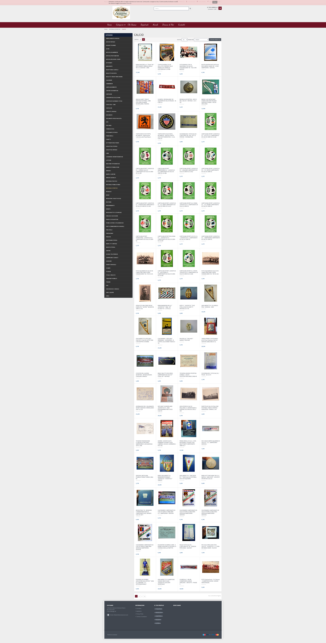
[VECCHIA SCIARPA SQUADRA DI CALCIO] (210, 428)
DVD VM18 (108, 125)
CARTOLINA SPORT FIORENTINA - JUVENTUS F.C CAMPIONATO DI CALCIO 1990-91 (144, 238)
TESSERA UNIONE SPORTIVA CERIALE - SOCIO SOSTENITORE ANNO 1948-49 (188, 374)
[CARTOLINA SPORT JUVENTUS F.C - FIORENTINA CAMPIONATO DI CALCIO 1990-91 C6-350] (145, 190)
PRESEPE (108, 237)
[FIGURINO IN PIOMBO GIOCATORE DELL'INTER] (145, 567)
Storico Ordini (159, 612)
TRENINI (108, 282)
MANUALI (108, 170)
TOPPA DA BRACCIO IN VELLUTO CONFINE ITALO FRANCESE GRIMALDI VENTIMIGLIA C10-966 (165, 67)
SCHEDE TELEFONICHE (112, 254)
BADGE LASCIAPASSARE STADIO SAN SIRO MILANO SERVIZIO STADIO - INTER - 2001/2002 (209, 101)
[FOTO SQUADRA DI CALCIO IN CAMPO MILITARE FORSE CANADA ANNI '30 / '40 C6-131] (145, 258)
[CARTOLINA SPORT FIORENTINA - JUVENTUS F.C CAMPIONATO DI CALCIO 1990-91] (145, 223)
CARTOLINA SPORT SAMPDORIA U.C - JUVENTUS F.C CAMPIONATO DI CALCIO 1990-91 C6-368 (166, 171)
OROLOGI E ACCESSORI (112, 216)
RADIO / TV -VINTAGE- (111, 243)
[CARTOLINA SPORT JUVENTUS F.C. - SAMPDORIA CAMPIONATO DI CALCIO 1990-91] (210, 223)
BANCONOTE (109, 66)
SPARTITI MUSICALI (111, 264)
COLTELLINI (109, 108)
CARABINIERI (109, 83)
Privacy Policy (139, 614)
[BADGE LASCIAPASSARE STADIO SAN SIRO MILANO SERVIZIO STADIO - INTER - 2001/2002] (210, 87)
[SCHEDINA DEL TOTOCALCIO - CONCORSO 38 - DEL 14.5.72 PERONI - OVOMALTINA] (188, 121)
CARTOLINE (109, 94)
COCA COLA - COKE (111, 104)
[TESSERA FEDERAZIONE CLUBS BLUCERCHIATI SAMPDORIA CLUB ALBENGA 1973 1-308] (145, 428)
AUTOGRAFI (109, 63)
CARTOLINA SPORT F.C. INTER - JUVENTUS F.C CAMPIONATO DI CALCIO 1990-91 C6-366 (189, 272)
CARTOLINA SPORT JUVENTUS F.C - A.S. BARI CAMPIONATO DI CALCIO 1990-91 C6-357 (167, 204)
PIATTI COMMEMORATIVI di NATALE (115, 226)
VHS (107, 285)
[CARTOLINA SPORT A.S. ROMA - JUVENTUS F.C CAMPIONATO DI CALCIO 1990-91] (188, 190)
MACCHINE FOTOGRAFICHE (113, 163)
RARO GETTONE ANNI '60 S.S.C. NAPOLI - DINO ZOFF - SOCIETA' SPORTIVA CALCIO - (210, 477)
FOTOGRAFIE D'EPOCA (111, 132)
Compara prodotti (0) (215, 39)
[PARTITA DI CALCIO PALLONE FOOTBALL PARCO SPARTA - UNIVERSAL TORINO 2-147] (210, 394)
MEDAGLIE (108, 191)
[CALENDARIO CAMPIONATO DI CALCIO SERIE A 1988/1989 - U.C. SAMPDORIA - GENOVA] (166, 497)
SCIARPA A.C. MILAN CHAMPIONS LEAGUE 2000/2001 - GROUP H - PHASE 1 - (188, 582)
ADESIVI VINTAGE (110, 42)
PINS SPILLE (109, 230)
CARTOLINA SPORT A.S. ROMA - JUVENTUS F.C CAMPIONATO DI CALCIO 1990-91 (189, 204)
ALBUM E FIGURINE (111, 45)
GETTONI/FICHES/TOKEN (112, 143)
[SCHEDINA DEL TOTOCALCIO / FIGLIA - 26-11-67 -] (210, 361)
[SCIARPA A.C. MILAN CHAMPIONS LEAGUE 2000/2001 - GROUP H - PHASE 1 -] (188, 567)
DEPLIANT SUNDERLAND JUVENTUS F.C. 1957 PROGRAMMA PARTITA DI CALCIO (165, 409)
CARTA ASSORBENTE (111, 87)
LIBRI (107, 153)
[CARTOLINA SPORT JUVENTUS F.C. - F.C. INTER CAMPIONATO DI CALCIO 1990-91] (210, 156)
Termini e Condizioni (141, 616)
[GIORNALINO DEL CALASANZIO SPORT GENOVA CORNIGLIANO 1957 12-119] (145, 394)
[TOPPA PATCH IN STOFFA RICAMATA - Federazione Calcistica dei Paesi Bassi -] (145, 121)
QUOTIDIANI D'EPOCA (111, 240)
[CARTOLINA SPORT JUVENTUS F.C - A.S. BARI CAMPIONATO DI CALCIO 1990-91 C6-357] (166, 190)
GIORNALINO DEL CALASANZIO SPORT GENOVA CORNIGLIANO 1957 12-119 (145, 408)
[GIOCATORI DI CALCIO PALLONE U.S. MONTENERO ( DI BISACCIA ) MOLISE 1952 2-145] (188, 394)
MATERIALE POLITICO (111, 181)
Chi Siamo (138, 608)
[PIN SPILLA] (188, 326)
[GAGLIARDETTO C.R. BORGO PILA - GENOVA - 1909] (210, 293)
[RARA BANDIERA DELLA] (166, 293)
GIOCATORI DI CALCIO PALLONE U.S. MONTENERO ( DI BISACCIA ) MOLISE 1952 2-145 (188, 409)
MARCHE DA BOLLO (111, 177)
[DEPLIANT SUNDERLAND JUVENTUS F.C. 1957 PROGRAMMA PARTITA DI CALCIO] (166, 394)
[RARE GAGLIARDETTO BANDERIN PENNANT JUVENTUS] (166, 463)
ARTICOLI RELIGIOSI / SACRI (113, 59)
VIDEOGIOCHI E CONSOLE (112, 289)
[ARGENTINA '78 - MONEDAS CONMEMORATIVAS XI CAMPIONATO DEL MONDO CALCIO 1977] (145, 497)
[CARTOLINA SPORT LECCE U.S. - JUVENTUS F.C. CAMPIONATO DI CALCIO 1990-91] (188, 223)
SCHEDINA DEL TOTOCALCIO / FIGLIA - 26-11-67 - (210, 374)
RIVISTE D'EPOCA (110, 247)
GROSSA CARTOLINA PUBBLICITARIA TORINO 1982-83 (144, 477)
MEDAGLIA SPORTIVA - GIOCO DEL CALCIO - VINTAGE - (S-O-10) (188, 100)
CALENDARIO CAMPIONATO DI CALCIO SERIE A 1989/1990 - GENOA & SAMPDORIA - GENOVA (144, 547)
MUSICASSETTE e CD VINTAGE (114, 212)
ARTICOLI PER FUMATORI (112, 56)
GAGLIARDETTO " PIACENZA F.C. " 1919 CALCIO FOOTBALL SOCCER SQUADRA (188, 477)
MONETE (108, 209)
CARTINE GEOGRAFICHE (112, 90)
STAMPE (108, 268)
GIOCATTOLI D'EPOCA (111, 146)
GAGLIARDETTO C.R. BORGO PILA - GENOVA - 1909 (209, 306)
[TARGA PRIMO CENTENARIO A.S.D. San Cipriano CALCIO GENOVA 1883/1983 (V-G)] (210, 326)
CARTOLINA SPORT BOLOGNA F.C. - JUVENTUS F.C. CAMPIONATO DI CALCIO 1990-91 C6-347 (166, 238)
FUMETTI (108, 139)
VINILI (107, 296)
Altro (107, 49)
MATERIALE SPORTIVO (111, 188)
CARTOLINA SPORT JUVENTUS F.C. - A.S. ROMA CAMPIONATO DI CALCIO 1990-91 (210, 204)
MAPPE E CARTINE (110, 174)
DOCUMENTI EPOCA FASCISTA (113, 118)
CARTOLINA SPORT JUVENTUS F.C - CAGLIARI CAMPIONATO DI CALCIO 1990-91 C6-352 (189, 170)
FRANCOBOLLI (109, 136)
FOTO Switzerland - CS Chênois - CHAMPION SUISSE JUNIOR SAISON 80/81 (210, 581)
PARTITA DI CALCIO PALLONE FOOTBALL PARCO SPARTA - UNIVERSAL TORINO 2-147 (210, 408)
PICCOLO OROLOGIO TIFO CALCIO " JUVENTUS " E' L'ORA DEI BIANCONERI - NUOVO (210, 546)
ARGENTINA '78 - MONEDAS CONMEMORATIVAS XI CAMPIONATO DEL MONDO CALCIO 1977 (144, 512)
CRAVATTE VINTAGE (111, 111)
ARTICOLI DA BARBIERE (112, 52)
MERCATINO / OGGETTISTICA (113, 198)
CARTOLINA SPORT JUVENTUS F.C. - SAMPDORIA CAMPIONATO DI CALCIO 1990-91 (210, 237)
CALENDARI (109, 80)
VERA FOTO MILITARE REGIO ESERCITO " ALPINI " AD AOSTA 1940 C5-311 (145, 307)
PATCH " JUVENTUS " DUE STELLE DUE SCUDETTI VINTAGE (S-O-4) (187, 307)
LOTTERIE (108, 160)
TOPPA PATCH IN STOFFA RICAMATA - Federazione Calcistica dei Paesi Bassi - (143, 135)
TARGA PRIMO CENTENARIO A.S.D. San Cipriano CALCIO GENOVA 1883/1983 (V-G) (209, 340)
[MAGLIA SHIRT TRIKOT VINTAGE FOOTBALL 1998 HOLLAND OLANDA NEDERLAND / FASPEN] (145, 87)
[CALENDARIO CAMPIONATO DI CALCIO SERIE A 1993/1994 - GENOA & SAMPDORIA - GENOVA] (188, 497)
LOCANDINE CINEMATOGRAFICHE (114, 157)
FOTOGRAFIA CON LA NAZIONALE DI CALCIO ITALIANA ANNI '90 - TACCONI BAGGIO (188, 67)
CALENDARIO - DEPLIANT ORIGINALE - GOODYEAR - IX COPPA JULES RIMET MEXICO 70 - (166, 341)
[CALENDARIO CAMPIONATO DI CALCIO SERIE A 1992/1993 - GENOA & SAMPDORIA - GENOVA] (210, 497)
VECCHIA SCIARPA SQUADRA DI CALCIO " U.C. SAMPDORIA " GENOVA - (210, 442)
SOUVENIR (108, 261)
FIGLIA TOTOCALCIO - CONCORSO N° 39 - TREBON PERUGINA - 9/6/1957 (188, 546)
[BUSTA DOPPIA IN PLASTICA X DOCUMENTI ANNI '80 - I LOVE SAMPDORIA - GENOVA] (210, 52)
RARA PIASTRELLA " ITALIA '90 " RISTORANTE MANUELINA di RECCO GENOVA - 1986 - (145, 66)
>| (144, 596)
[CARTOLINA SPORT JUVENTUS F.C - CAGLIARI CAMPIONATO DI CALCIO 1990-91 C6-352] (188, 156)
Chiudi (214, 2)
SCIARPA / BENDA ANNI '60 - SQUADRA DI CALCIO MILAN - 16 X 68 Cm (167, 100)
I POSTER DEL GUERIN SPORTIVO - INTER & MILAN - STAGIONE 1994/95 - (144, 374)
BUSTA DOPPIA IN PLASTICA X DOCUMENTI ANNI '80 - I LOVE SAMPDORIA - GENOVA (210, 66)
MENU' (108, 195)
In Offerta (158, 623)
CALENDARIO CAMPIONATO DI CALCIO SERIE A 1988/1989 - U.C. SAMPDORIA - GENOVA (166, 511)
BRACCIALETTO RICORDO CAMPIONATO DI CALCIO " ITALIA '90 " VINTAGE (165, 374)
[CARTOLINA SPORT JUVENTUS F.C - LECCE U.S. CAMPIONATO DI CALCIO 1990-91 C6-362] (210, 121)
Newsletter (158, 619)
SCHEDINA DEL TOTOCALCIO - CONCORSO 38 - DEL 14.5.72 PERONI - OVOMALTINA (188, 135)
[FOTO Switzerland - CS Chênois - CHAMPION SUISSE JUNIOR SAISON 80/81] (210, 567)
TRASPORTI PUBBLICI (111, 278)
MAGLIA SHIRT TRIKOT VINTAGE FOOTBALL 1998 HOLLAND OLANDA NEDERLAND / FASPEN (143, 101)
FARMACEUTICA (110, 129)
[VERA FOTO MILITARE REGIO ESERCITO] (145, 293)
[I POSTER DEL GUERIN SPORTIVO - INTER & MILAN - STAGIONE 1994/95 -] (145, 361)
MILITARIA (108, 202)
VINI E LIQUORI (110, 292)
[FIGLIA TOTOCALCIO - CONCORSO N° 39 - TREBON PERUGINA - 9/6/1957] (188, 532)
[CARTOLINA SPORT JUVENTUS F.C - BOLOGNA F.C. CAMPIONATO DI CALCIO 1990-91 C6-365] (166, 258)
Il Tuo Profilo (159, 609)
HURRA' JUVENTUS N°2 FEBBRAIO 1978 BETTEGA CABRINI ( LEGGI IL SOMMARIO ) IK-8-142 (167, 443)
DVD (107, 122)
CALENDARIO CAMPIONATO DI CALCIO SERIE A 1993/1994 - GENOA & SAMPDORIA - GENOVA (188, 512)
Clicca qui (129, 3)
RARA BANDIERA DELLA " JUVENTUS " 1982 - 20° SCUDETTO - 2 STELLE (165, 307)
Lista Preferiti (159, 616)
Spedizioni (139, 611)
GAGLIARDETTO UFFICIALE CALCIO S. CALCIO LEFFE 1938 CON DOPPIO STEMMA (144, 340)
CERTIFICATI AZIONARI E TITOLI (114, 101)
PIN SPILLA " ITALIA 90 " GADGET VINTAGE (186, 339)
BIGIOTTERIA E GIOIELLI (112, 69)
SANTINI (108, 250)
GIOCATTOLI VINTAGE (111, 150)
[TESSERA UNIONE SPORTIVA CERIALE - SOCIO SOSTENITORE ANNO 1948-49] (188, 361)
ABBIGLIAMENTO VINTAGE (112, 38)
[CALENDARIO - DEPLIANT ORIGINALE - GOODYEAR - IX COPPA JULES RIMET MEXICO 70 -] (166, 326)
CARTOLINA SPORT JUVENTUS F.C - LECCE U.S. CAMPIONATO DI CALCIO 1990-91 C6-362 (210, 135)
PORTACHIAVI (109, 233)
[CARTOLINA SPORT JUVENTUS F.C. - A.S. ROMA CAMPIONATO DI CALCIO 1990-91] (210, 190)
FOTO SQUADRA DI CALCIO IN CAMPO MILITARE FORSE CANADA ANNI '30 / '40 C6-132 (210, 272)
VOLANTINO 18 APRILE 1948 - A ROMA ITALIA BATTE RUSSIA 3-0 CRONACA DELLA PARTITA (167, 546)
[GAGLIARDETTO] (188, 463)
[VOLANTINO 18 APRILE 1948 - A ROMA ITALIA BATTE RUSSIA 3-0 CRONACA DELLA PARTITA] (166, 532)
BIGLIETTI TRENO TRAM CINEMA (114, 76)
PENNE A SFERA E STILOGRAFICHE (115, 223)
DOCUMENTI (109, 115)
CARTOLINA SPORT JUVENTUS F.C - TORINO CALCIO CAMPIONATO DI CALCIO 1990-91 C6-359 (145, 171)
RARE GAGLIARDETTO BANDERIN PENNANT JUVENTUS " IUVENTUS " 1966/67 (165, 478)
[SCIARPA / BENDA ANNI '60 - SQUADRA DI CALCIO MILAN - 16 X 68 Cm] (166, 87)
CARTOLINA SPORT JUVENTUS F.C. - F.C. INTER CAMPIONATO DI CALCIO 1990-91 (210, 170)
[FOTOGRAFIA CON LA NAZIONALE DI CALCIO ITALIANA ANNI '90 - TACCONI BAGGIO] (188, 52)
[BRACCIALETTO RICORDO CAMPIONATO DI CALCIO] (166, 361)
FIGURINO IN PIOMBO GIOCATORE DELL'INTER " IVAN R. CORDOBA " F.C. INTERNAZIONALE (145, 582)
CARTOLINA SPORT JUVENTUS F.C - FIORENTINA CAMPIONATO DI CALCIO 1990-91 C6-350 (145, 204)
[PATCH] (188, 293)
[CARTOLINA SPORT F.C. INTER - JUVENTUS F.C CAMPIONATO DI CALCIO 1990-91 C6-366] (188, 258)
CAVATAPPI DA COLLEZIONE (113, 97)
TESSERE (108, 271)
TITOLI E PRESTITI (110, 275)
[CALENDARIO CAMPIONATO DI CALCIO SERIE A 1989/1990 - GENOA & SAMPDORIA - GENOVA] (145, 532)
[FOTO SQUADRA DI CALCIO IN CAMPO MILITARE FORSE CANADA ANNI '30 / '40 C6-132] (210, 258)
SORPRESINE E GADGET (112, 257)
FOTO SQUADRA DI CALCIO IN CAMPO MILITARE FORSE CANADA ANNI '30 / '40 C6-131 (144, 272)
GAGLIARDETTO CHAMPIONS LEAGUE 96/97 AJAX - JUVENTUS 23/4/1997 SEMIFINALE (166, 582)
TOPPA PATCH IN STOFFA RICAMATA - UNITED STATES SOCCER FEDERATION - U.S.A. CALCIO (166, 136)
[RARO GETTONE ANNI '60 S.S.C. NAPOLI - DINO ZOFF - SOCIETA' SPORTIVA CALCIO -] (210, 463)
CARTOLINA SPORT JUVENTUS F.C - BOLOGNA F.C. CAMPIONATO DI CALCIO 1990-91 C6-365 (167, 273)
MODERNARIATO (110, 205)
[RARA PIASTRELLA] (145, 52)
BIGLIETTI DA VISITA (111, 73)
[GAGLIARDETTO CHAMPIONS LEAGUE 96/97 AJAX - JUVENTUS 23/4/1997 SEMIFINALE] (166, 567)
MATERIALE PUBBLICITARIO (113, 184)
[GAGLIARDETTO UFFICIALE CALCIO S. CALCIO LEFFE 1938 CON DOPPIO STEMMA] (145, 326)
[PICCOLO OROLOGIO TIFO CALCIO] (210, 532)
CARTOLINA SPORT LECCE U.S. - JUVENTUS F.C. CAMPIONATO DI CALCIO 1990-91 (189, 237)
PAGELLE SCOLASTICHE (112, 219)
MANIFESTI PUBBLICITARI (112, 167)
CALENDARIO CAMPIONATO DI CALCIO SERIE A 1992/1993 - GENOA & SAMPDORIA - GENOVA (210, 512)
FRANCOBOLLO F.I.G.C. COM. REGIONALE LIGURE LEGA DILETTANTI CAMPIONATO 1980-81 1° (188, 443)
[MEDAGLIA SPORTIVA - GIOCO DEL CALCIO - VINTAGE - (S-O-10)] (188, 87)
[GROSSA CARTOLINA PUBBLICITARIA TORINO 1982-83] (145, 463)
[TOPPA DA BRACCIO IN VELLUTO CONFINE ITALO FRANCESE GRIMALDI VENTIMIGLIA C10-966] (166, 52)
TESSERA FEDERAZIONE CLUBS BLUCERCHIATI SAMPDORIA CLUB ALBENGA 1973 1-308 (144, 443)
